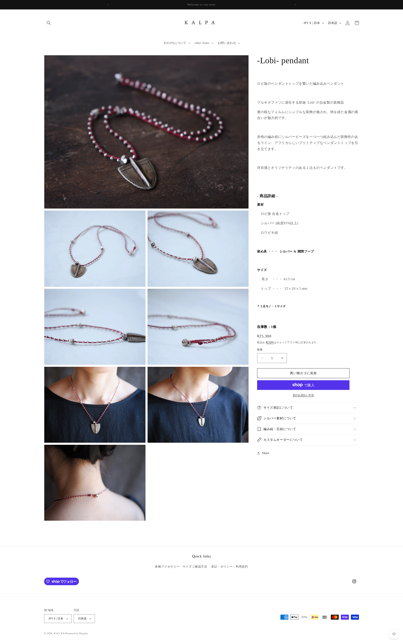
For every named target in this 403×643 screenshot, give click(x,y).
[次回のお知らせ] (295, 4)
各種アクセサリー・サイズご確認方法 (181, 566)
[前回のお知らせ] (108, 4)
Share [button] (265, 453)
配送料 (270, 342)
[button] (48, 23)
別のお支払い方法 (303, 394)
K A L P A (59, 633)
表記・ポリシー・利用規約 (229, 566)
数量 (260, 349)
